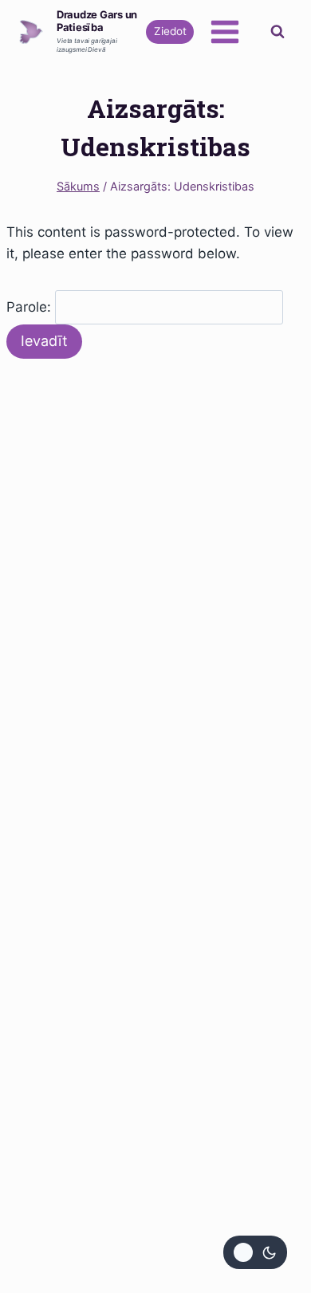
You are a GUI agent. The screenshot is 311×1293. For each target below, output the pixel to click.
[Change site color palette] (255, 1252)
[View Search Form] (277, 32)
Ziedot (170, 31)
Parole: (30, 307)
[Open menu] (224, 31)
